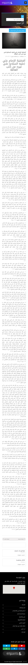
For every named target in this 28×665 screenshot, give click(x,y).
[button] (14, 588)
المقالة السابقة (21, 539)
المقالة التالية (6, 539)
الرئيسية (23, 605)
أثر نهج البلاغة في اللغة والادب (18, 611)
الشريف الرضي (22, 623)
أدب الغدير (23, 629)
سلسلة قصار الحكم (21, 614)
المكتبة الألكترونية (21, 620)
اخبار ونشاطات (22, 608)
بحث (22, 16)
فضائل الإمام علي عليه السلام (19, 626)
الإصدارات (23, 632)
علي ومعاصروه (22, 617)
